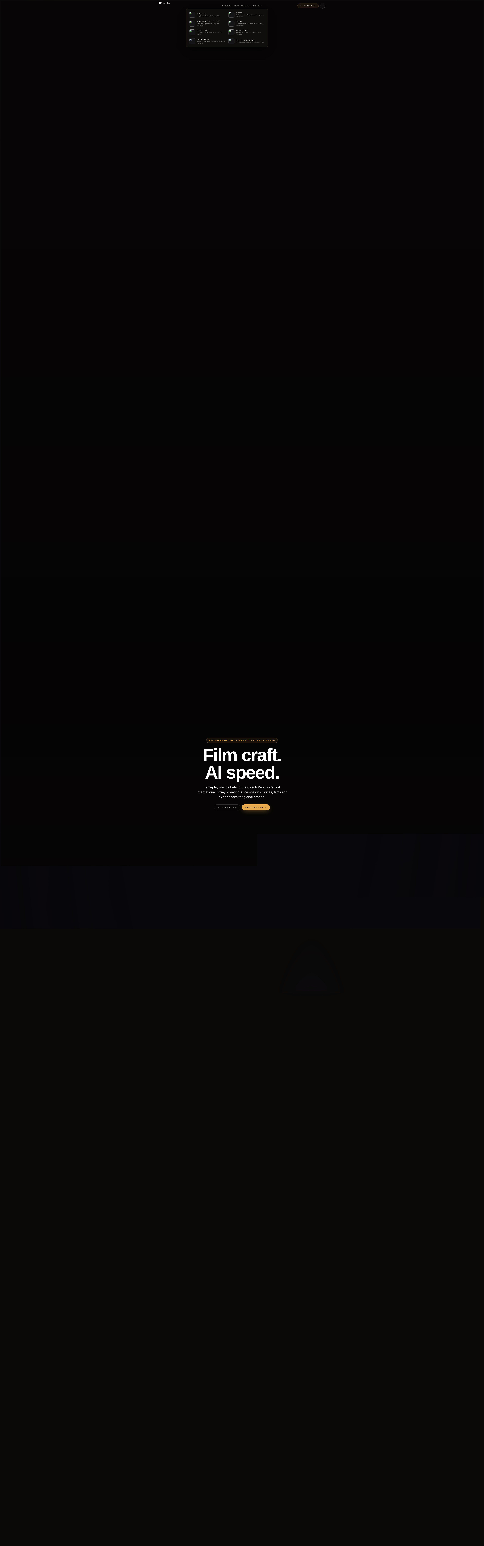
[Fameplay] (164, 6)
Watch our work (255, 807)
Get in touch (308, 6)
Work (236, 6)
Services (227, 6)
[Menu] (322, 6)
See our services (227, 807)
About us (246, 6)
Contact (257, 6)
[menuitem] (207, 15)
